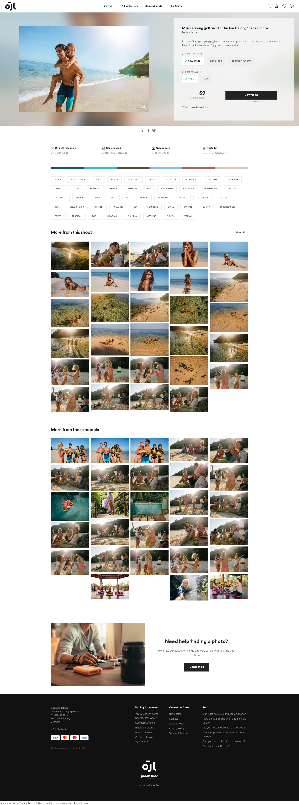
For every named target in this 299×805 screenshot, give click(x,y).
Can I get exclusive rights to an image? (224, 713)
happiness (188, 189)
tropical (77, 216)
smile (171, 207)
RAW (206, 79)
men (128, 198)
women (170, 216)
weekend (152, 216)
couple (76, 189)
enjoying (95, 189)
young (188, 216)
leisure (232, 189)
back (98, 179)
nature (144, 198)
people (183, 198)
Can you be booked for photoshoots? (224, 741)
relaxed (98, 207)
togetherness (227, 207)
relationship (77, 207)
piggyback (203, 198)
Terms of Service (178, 733)
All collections (130, 6)
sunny (206, 207)
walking (132, 216)
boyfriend (191, 179)
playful (223, 198)
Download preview (251, 101)
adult (58, 179)
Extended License (145, 727)
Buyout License (143, 732)
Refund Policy (176, 723)
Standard (194, 61)
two (94, 216)
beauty (153, 179)
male (113, 198)
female (113, 189)
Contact (173, 718)
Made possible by (150, 785)
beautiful (133, 179)
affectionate (78, 179)
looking (80, 198)
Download (251, 95)
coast (58, 189)
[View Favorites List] (284, 5)
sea (135, 207)
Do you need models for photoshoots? (224, 727)
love (97, 198)
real (57, 207)
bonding (171, 179)
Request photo (153, 6)
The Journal (176, 6)
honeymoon (210, 189)
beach (114, 179)
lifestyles (60, 198)
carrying (233, 179)
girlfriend (167, 189)
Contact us (196, 667)
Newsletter (175, 713)
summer (188, 207)
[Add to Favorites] (87, 243)
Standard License (145, 722)
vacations (112, 216)
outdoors (163, 198)
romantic (118, 207)
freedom (132, 189)
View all (240, 232)
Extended (216, 61)
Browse (107, 6)
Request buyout (241, 61)
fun (149, 189)
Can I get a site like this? (216, 746)
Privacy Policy (176, 728)
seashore (152, 207)
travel (58, 216)
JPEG (191, 79)
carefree (213, 179)
